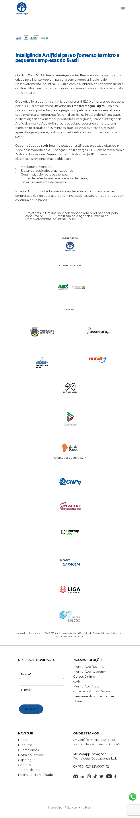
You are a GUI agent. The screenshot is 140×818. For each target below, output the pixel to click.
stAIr (76, 681)
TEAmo (78, 701)
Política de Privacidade (35, 774)
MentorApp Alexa (86, 686)
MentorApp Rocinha (89, 666)
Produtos (25, 745)
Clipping (25, 760)
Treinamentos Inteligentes (93, 696)
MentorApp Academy (89, 671)
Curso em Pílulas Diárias (91, 691)
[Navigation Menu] (123, 8)
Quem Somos (28, 750)
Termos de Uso (29, 770)
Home (22, 740)
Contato (24, 765)
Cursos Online (84, 676)
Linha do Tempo (30, 755)
